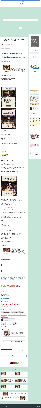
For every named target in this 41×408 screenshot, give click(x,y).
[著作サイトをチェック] (10, 363)
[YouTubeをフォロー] (14, 363)
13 (30, 122)
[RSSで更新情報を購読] (17, 363)
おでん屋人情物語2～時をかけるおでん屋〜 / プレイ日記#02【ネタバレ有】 (5, 277)
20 (30, 124)
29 (33, 125)
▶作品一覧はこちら (3, 47)
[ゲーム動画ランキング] (17, 312)
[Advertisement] (20, 12)
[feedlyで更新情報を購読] (16, 363)
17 (36, 122)
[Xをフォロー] (12, 363)
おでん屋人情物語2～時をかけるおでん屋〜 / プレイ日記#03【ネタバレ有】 (13, 277)
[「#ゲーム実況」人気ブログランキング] (4, 314)
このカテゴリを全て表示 (34, 101)
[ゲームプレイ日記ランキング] (22, 312)
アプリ (24, 350)
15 (33, 122)
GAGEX (3, 350)
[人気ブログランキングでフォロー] (4, 317)
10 (36, 121)
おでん (6, 350)
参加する (38, 102)
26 (39, 124)
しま (34, 37)
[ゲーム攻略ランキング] (8, 312)
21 (32, 124)
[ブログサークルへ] (8, 319)
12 (39, 121)
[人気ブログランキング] (3, 316)
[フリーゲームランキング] (3, 313)
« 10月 (31, 127)
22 (33, 124)
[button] (18, 358)
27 (30, 125)
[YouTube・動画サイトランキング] (3, 312)
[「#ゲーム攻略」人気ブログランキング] (23, 314)
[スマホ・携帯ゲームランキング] (13, 312)
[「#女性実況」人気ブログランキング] (17, 314)
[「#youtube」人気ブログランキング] (11, 314)
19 (39, 122)
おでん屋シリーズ (10, 350)
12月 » (33, 127)
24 (36, 124)
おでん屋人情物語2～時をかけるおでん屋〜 (17, 350)
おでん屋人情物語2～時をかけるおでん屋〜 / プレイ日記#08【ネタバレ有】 (21, 277)
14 (32, 122)
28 (32, 125)
